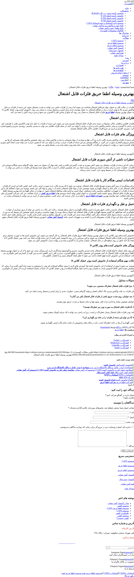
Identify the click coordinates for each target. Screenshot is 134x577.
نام (132, 412)
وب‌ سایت (129, 422)
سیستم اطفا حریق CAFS (118, 508)
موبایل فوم (129, 488)
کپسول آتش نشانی (126, 475)
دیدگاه (130, 446)
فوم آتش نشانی (127, 484)
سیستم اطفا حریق (126, 466)
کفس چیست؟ (122, 518)
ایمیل (131, 417)
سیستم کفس (123, 506)
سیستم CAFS (128, 461)
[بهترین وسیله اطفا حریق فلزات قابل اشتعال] (114, 103)
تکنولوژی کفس (122, 513)
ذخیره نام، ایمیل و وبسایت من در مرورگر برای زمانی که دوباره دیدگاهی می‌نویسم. (95, 427)
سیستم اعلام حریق (126, 470)
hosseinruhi (105, 327)
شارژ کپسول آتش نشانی (118, 503)
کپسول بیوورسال (126, 479)
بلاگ (132, 100)
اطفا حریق (119, 330)
